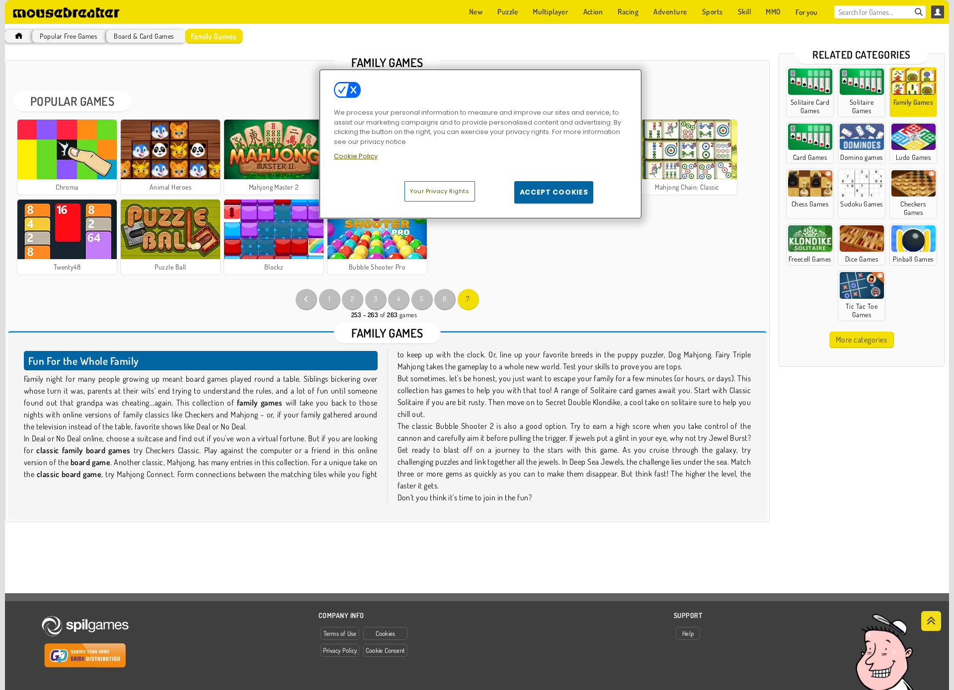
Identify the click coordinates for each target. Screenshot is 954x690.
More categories (861, 340)
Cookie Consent (385, 650)
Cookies (386, 633)
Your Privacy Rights (440, 191)
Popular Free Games (68, 36)
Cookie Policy (356, 156)
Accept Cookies (554, 192)
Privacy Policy (340, 650)
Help (688, 633)
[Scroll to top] (931, 621)
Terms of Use (340, 633)
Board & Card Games (144, 36)
